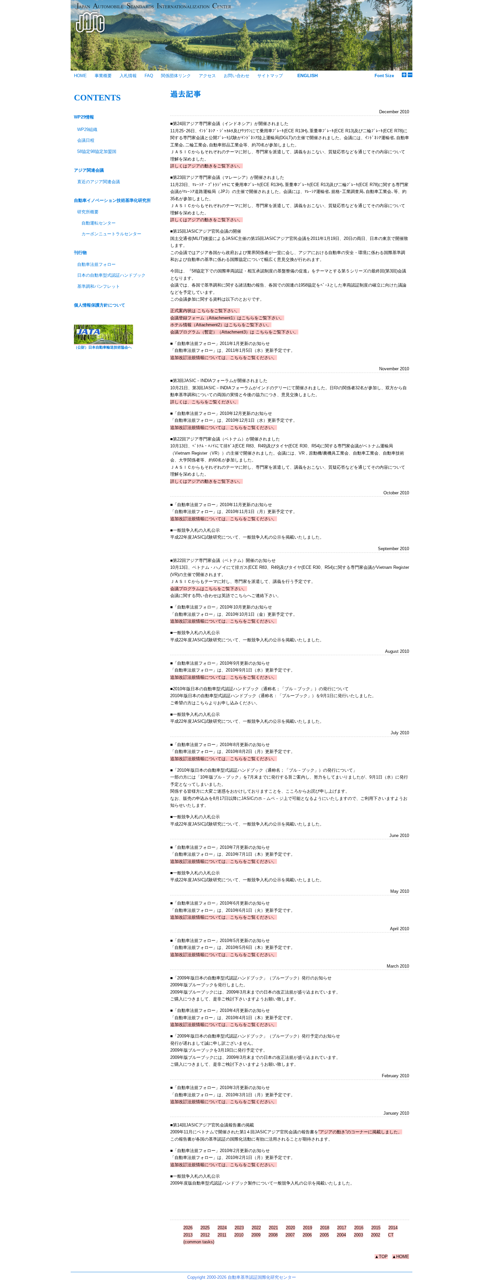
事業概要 (103, 75)
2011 (222, 1234)
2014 (393, 1227)
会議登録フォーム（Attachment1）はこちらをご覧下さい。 (227, 317)
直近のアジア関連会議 (98, 181)
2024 (222, 1227)
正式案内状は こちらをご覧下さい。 (205, 310)
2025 (205, 1227)
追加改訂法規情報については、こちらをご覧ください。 (223, 357)
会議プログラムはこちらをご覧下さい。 (208, 588)
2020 (290, 1227)
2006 (307, 1234)
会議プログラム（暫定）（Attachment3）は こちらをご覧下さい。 (234, 332)
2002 (375, 1234)
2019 (307, 1227)
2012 (205, 1234)
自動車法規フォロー (96, 264)
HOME (80, 75)
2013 (188, 1234)
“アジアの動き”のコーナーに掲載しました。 (360, 1131)
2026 (188, 1227)
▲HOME (400, 1256)
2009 (256, 1234)
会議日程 (85, 140)
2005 (324, 1234)
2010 (238, 1234)
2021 (273, 1227)
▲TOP (381, 1256)
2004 (341, 1234)
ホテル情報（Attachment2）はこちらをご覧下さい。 (220, 324)
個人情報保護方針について (99, 305)
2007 (290, 1234)
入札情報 (128, 75)
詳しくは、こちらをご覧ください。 (204, 401)
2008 (273, 1234)
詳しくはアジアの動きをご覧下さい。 (206, 165)
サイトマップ (270, 75)
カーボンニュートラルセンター (111, 233)
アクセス (207, 75)
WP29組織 (87, 129)
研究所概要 (88, 211)
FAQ (149, 75)
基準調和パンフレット (98, 286)
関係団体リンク (176, 75)
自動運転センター (98, 223)
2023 (239, 1227)
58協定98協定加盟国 (96, 151)
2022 (256, 1227)
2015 (375, 1227)
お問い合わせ (236, 75)
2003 (358, 1234)
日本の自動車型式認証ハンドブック (111, 275)
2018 (324, 1227)
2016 (358, 1227)
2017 (341, 1227)
